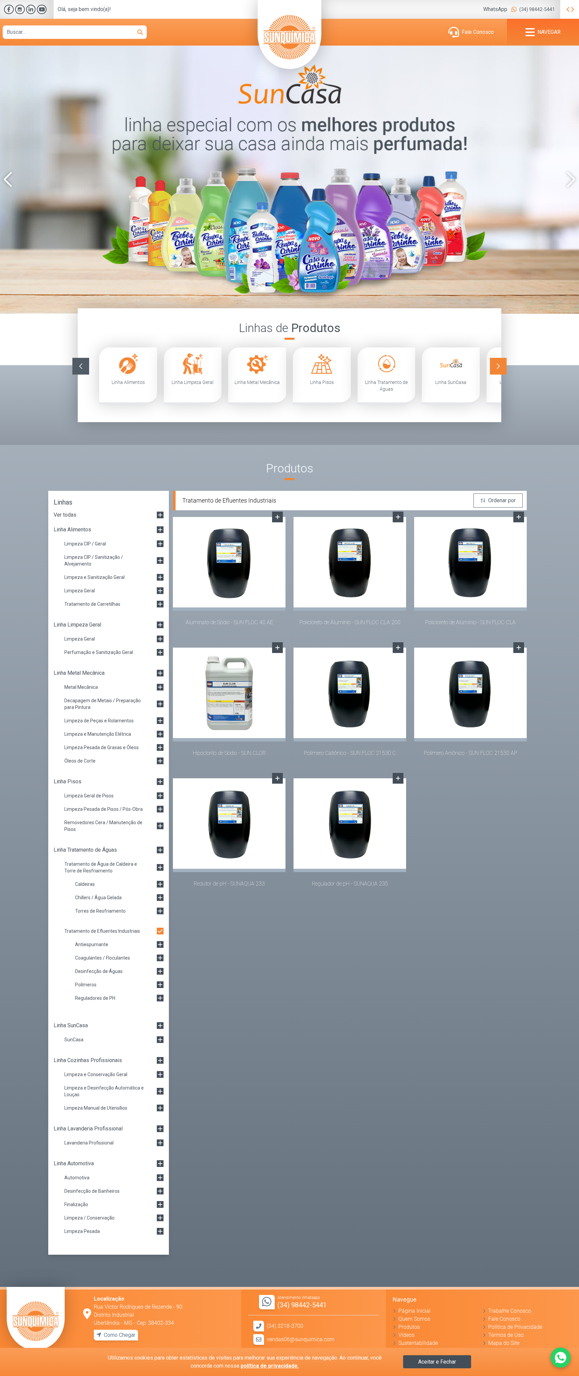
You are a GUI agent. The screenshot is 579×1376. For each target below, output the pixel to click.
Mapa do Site (503, 1343)
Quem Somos (414, 1319)
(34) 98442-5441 (537, 9)
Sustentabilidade (418, 1343)
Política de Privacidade (515, 1327)
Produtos (409, 1327)
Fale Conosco (478, 32)
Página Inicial (414, 1311)
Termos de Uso (506, 1335)
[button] (7, 179)
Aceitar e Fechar (437, 1362)
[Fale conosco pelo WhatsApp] (561, 1358)
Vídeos (406, 1335)
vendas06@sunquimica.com (300, 1339)
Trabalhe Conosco (509, 1311)
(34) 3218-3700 (285, 1326)
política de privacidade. (270, 1366)
